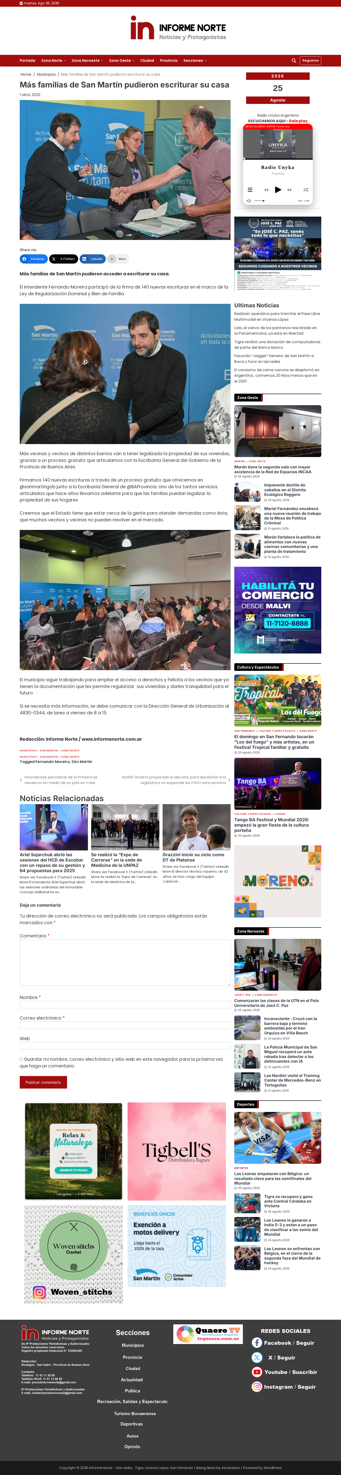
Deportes (241, 1168)
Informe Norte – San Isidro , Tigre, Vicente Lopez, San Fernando (141, 1468)
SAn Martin (81, 761)
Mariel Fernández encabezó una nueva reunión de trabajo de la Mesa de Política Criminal (292, 515)
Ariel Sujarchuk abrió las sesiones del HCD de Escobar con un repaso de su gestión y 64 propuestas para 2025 (52, 862)
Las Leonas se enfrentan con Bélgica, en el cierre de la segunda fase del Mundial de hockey (292, 1255)
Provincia (168, 60)
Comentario (35, 936)
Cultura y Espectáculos (277, 731)
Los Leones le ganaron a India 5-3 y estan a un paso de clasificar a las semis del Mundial (291, 1227)
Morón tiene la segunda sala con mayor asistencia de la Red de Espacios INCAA (273, 469)
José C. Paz (242, 995)
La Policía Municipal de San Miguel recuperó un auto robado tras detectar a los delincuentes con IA (290, 1054)
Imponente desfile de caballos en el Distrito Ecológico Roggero (285, 489)
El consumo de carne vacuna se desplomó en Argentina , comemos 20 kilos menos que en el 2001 (276, 375)
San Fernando (244, 731)
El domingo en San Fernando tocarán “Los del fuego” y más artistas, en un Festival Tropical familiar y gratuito (274, 742)
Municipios (28, 750)
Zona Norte (51, 60)
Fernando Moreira (52, 761)
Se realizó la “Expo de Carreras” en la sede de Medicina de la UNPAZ (116, 860)
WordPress (273, 1468)
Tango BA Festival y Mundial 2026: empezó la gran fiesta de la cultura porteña (271, 825)
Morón (239, 461)
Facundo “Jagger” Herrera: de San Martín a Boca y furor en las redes (274, 358)
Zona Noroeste (86, 60)
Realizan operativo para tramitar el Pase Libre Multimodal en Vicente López (277, 316)
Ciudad (147, 60)
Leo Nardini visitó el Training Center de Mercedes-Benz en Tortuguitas (292, 1080)
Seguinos (310, 60)
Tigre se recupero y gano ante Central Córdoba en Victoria (288, 1201)
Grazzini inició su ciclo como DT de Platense (193, 857)
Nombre (30, 997)
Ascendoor (231, 1468)
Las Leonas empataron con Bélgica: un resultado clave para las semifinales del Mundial (273, 1178)
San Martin (49, 750)
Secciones (193, 60)
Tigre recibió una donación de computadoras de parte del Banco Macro (277, 344)
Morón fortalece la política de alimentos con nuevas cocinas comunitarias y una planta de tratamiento (292, 544)
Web (25, 1039)
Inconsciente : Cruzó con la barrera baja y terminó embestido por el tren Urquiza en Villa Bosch (290, 1025)
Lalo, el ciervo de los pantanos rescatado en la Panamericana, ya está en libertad (275, 330)
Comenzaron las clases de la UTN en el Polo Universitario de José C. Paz (276, 1003)
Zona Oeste (120, 60)
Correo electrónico (42, 1018)
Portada (27, 60)
